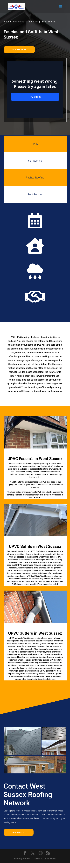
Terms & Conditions (45, 858)
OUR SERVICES (19, 49)
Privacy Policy (22, 858)
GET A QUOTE (19, 832)
